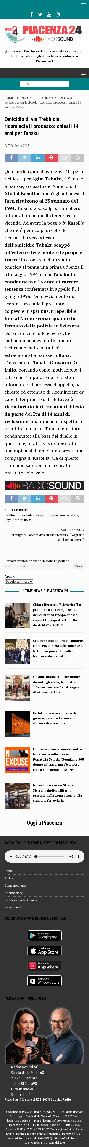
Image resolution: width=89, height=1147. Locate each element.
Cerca (78, 566)
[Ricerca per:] (44, 83)
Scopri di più (20, 1094)
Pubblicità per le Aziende (21, 900)
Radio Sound (13, 907)
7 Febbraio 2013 (18, 146)
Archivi (10, 576)
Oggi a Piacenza (44, 823)
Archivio (10, 878)
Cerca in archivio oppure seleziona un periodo (37, 560)
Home (9, 871)
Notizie (28, 98)
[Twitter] (40, 14)
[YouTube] (49, 14)
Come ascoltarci (15, 885)
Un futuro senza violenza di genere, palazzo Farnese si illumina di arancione (54, 718)
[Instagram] (58, 14)
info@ (28, 1089)
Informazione (14, 893)
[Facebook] (32, 14)
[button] (83, 4)
